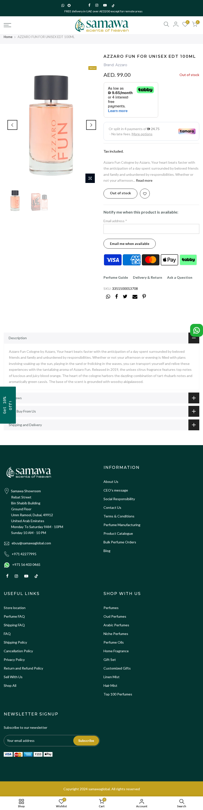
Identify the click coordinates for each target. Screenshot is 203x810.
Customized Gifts (117, 668)
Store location (14, 608)
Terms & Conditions (118, 516)
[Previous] (12, 125)
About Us (110, 481)
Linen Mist (111, 677)
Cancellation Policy (18, 651)
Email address (115, 221)
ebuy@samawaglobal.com (31, 543)
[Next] (91, 125)
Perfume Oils (113, 642)
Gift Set (109, 659)
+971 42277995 (24, 554)
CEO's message (115, 490)
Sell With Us (13, 677)
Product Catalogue (118, 533)
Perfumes (111, 608)
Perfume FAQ (14, 616)
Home (8, 37)
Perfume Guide (115, 277)
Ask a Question (179, 277)
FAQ (7, 634)
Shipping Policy (15, 642)
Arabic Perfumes (116, 625)
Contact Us (112, 507)
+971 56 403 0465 (26, 564)
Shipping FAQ (14, 625)
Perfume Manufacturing (121, 525)
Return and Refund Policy (23, 668)
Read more (143, 180)
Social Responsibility (119, 499)
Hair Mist (110, 685)
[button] (8, 405)
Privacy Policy (14, 659)
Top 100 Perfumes (117, 694)
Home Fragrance (116, 651)
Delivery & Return (147, 277)
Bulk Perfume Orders (119, 542)
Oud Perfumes (114, 616)
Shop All (10, 685)
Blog (106, 551)
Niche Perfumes (115, 634)
